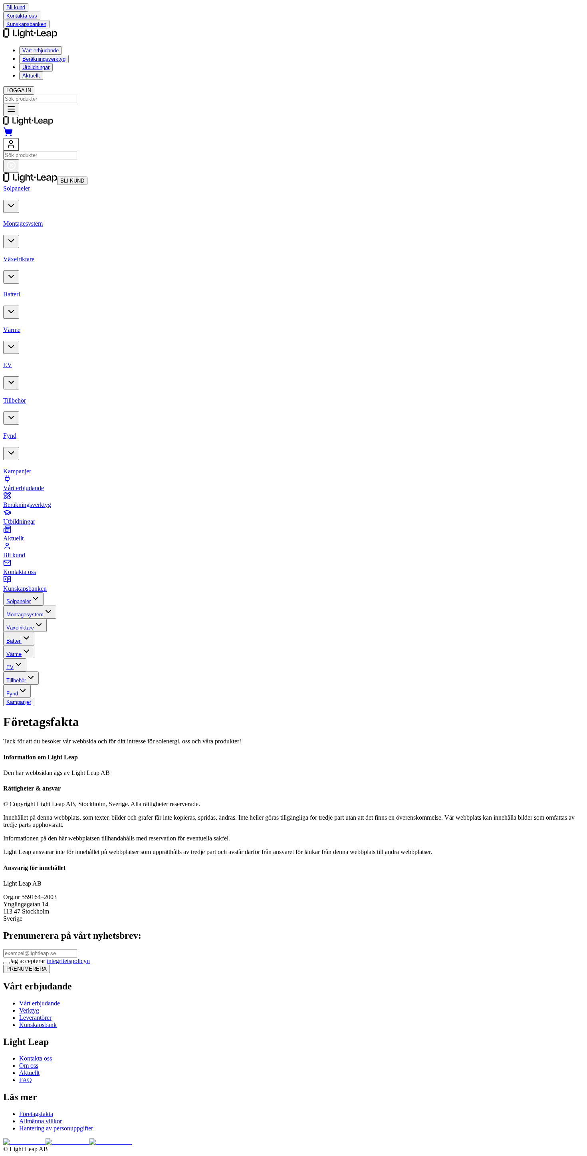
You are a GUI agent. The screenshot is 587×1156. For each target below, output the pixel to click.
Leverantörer (35, 1017)
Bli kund (15, 7)
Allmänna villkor (40, 1121)
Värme (14, 654)
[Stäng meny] (11, 166)
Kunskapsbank (38, 1024)
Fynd (12, 694)
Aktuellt (31, 76)
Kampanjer (18, 702)
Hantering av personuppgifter (56, 1128)
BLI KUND (72, 181)
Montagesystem (25, 615)
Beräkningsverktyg (43, 59)
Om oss (28, 1065)
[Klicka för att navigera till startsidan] (28, 123)
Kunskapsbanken (26, 24)
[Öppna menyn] (11, 109)
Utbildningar (36, 67)
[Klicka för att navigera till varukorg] (8, 134)
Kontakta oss (21, 16)
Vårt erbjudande (40, 51)
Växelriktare (20, 628)
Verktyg (29, 1010)
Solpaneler (18, 601)
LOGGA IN (18, 90)
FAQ (25, 1080)
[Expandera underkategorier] (11, 206)
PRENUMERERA (26, 969)
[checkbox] (6, 963)
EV (10, 667)
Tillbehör (16, 680)
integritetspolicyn (68, 960)
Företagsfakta (36, 1113)
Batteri (14, 641)
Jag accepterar (50, 960)
